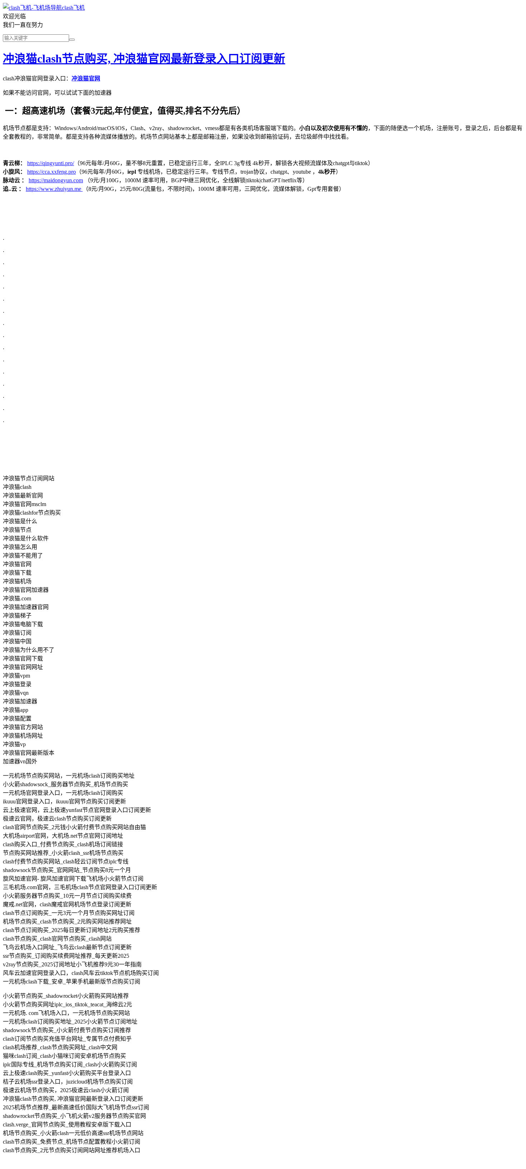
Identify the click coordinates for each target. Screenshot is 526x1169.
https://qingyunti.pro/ (50, 163)
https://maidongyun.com (56, 180)
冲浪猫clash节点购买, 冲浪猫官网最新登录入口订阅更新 (144, 58)
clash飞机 (73, 8)
